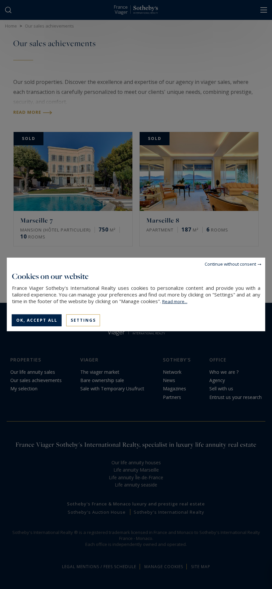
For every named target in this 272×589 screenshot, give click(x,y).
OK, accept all (36, 320)
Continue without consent (230, 264)
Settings (83, 320)
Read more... (174, 301)
